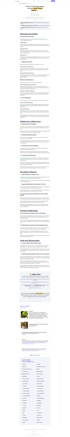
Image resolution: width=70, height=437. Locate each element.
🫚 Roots (23, 410)
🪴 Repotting (38, 405)
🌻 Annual (24, 364)
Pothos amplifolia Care (28, 361)
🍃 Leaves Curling (25, 388)
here (35, 19)
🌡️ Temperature (39, 412)
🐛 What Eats (38, 415)
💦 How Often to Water (40, 381)
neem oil (35, 159)
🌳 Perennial (24, 400)
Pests (21, 100)
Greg (25, 307)
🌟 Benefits (38, 364)
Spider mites (22, 104)
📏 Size (37, 410)
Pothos (42, 64)
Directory (42, 435)
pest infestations (46, 256)
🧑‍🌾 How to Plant (39, 383)
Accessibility (38, 435)
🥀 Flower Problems (25, 378)
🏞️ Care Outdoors (39, 371)
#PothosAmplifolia (25, 306)
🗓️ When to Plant (39, 417)
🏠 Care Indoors (25, 371)
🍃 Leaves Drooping (25, 390)
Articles (20, 3)
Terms (35, 435)
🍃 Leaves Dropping (25, 393)
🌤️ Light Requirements (40, 398)
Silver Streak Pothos (43, 39)
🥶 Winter (24, 422)
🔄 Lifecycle (38, 395)
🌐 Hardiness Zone (25, 381)
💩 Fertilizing (24, 376)
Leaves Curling (24, 3)
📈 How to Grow (25, 383)
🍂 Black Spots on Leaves (40, 366)
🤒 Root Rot (24, 407)
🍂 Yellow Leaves (39, 422)
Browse (35, 355)
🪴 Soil (23, 412)
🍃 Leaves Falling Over (40, 393)
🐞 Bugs (37, 369)
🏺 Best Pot (24, 366)
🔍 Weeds (24, 415)
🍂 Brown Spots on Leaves (27, 369)
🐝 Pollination (38, 400)
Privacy (33, 435)
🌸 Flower (38, 376)
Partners (30, 435)
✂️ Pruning (24, 405)
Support (28, 435)
